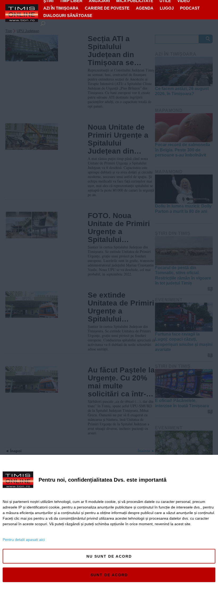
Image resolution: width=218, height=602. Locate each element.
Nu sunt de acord (109, 556)
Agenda (144, 8)
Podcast (190, 8)
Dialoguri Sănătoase (67, 15)
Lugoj (167, 8)
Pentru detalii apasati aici (24, 539)
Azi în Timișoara (60, 8)
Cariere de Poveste (107, 8)
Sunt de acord (109, 575)
